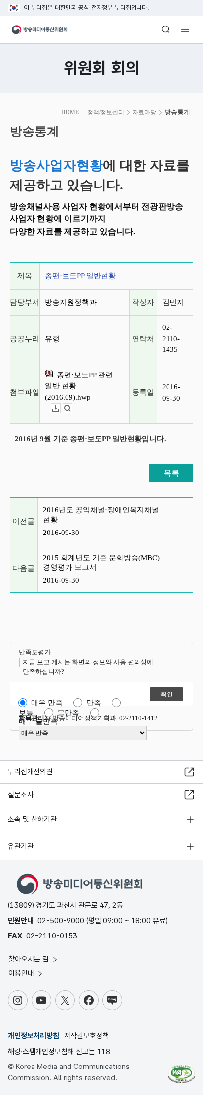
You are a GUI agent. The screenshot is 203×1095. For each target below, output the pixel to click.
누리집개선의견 (30, 771)
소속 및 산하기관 (32, 819)
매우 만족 (47, 703)
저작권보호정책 (86, 1035)
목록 (171, 473)
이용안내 (22, 973)
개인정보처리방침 (33, 1035)
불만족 (68, 713)
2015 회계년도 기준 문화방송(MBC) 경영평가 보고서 (101, 562)
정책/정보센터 (105, 112)
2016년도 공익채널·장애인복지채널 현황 (101, 515)
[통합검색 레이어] (165, 29)
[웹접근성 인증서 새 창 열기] (181, 1070)
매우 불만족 (38, 721)
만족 (93, 703)
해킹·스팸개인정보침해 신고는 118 (59, 1051)
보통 (26, 713)
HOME (70, 112)
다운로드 (60, 408)
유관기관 (21, 846)
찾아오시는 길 (29, 959)
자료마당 (144, 112)
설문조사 (21, 794)
